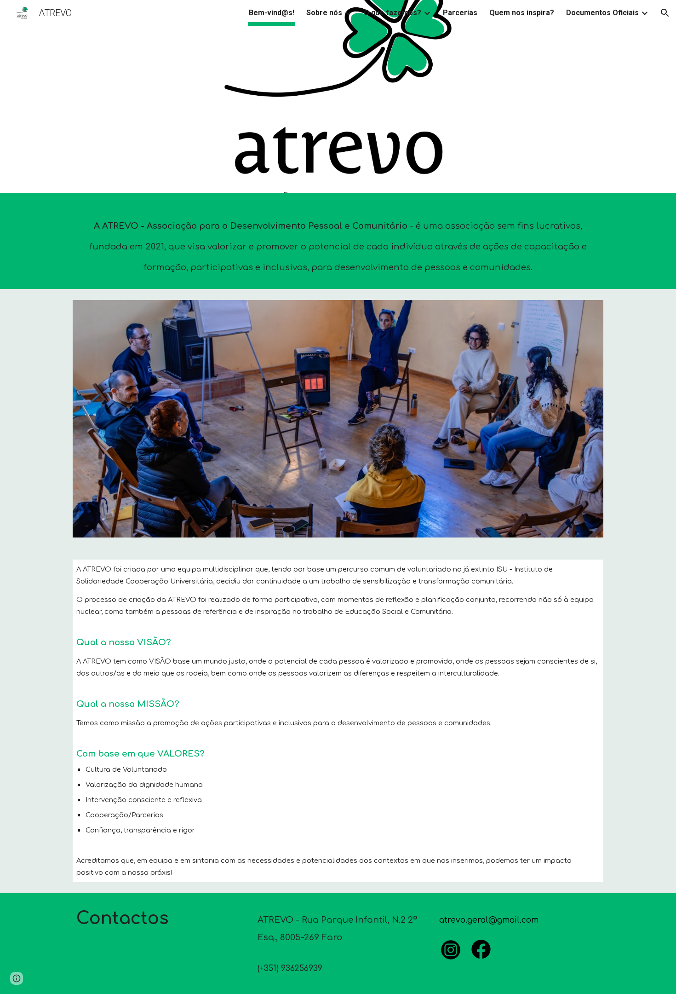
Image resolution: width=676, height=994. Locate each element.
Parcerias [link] (460, 12)
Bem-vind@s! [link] (271, 12)
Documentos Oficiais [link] (602, 12)
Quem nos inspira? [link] (521, 12)
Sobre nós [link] (324, 12)
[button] (665, 13)
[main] (338, 243)
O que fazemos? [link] (392, 12)
